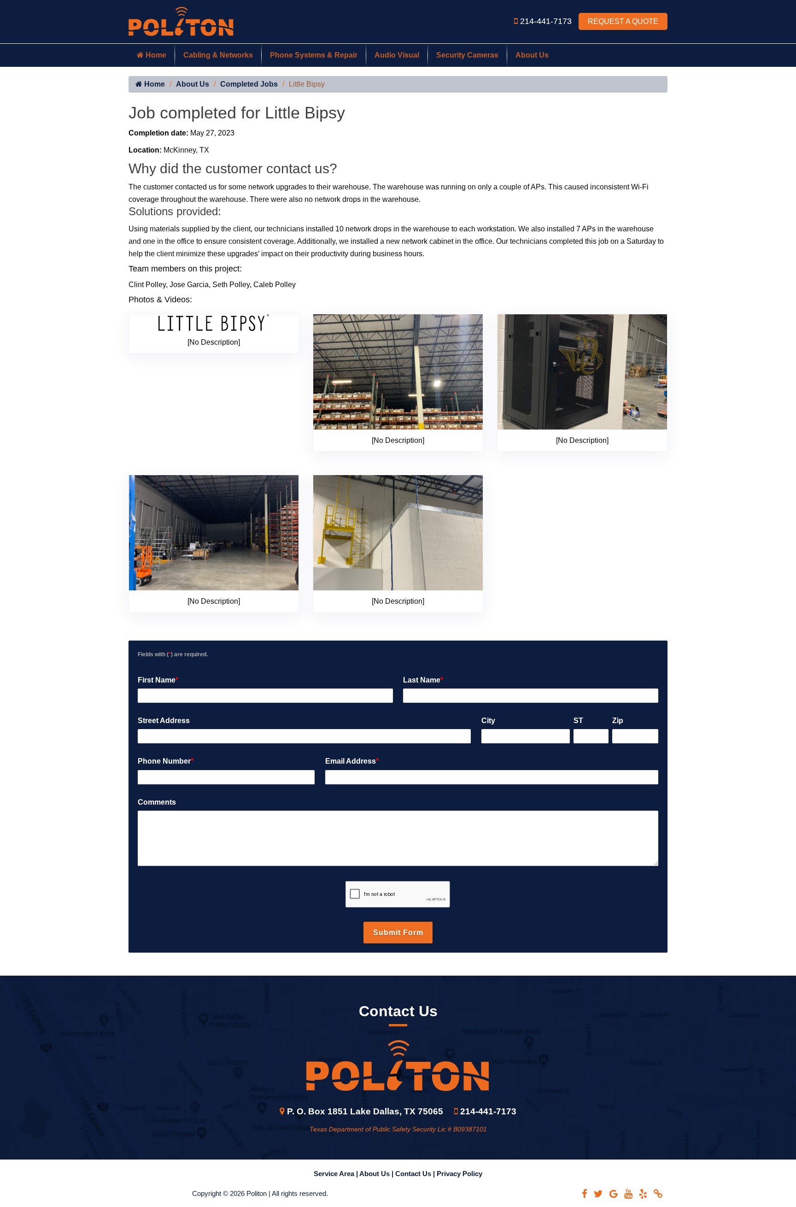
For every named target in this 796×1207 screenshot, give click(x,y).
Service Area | (336, 1174)
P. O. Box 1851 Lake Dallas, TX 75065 (365, 1111)
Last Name (423, 680)
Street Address (164, 720)
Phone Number (165, 761)
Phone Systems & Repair (313, 55)
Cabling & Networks (218, 55)
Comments (157, 802)
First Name (158, 680)
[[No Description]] (213, 322)
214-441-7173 (547, 21)
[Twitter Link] (598, 1194)
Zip (617, 720)
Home (155, 55)
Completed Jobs (249, 84)
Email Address (352, 761)
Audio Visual (397, 55)
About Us (532, 55)
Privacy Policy (459, 1174)
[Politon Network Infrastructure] (181, 21)
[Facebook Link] (584, 1194)
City (488, 720)
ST (578, 720)
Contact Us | (416, 1174)
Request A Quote (623, 21)
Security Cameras (467, 55)
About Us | (377, 1174)
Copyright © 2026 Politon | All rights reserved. (260, 1193)
